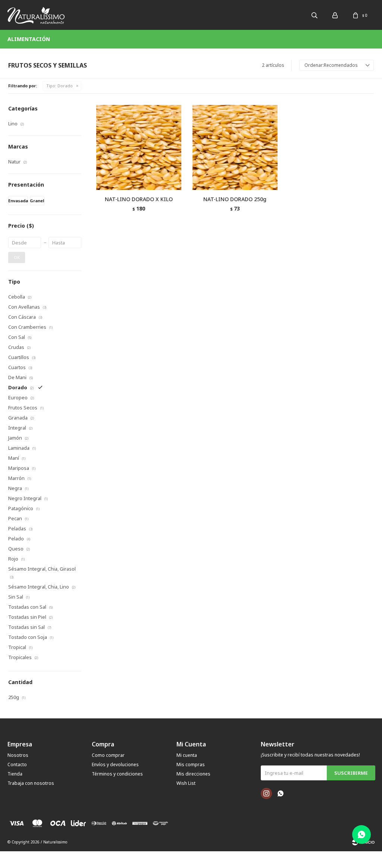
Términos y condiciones (117, 774)
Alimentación (28, 39)
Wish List (185, 783)
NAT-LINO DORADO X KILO (139, 199)
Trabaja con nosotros (30, 783)
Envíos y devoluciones (115, 764)
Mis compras (190, 764)
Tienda (14, 774)
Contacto (17, 764)
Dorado (59, 85)
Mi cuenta (186, 755)
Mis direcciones (193, 774)
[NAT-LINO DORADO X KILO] (138, 147)
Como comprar (108, 755)
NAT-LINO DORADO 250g (234, 199)
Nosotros (17, 755)
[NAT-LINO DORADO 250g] (235, 147)
